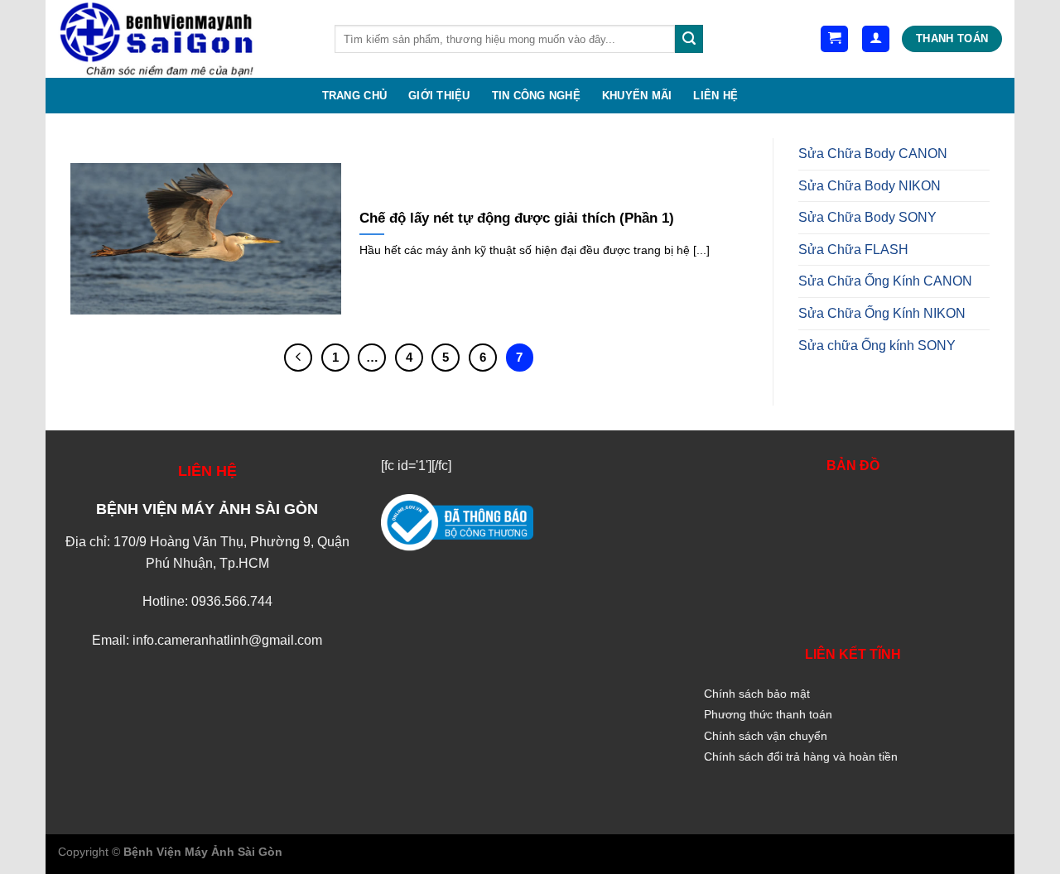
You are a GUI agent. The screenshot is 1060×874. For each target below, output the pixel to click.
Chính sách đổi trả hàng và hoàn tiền (801, 756)
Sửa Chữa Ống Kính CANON (885, 281)
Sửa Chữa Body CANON (872, 153)
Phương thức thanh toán (768, 714)
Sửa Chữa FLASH (853, 250)
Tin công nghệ (536, 95)
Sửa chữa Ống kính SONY (877, 346)
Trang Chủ (354, 95)
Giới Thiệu (439, 95)
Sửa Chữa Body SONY (867, 217)
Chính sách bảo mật (757, 693)
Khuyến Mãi (637, 95)
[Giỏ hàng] (834, 39)
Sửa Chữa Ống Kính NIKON (882, 313)
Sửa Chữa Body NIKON (869, 186)
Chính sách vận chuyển (765, 735)
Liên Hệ (715, 95)
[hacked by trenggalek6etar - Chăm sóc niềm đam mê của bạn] (184, 39)
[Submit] (689, 39)
